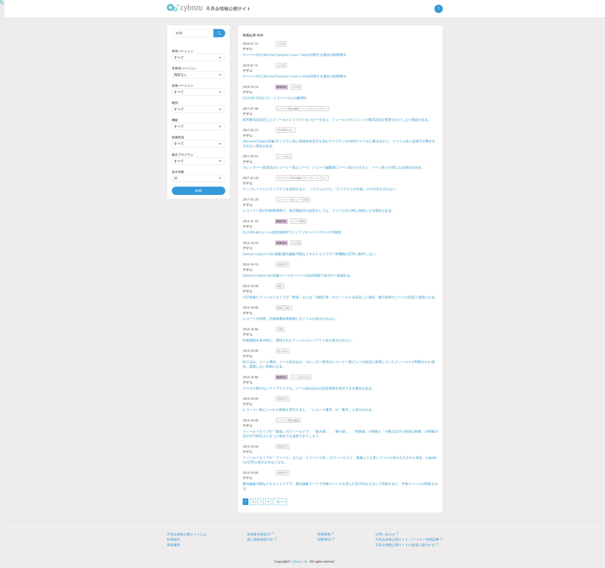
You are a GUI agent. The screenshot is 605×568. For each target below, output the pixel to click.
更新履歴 (173, 545)
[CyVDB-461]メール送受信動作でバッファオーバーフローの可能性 (292, 232)
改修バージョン (182, 85)
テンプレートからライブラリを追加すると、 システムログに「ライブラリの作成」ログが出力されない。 (321, 189)
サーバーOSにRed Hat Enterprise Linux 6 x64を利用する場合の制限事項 (294, 76)
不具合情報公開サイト (228, 8)
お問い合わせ (385, 534)
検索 (198, 191)
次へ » (281, 501)
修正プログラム (182, 154)
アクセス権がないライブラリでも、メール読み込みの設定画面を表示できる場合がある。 (309, 388)
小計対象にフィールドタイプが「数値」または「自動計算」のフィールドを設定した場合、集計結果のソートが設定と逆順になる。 (340, 297)
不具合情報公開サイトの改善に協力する (405, 545)
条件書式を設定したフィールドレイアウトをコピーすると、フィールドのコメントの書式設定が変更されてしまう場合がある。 (337, 120)
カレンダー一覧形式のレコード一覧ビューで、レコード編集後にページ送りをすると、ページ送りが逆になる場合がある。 (334, 167)
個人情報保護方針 (260, 539)
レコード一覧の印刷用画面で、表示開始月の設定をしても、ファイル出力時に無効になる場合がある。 (319, 210)
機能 (175, 120)
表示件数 (178, 172)
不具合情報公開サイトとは (187, 534)
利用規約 (173, 539)
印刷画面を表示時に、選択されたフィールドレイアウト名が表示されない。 (299, 340)
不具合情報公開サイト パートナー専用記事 (407, 539)
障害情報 (324, 534)
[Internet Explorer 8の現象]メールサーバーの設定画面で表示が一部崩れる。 (298, 275)
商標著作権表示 (258, 534)
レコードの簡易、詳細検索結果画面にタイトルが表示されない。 (291, 318)
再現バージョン (182, 51)
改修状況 (178, 137)
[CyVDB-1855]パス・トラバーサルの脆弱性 (275, 98)
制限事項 (324, 539)
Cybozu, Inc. (300, 561)
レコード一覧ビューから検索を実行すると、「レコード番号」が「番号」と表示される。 (309, 410)
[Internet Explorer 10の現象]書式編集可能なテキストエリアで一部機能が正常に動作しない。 (310, 254)
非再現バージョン (184, 68)
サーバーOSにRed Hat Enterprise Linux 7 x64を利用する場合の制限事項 (294, 55)
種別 (175, 103)
